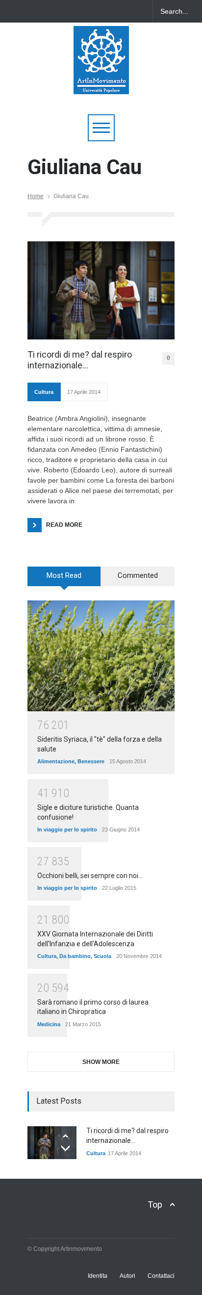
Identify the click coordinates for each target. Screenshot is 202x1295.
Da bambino (75, 956)
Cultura (43, 392)
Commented (138, 575)
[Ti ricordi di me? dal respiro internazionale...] (51, 1142)
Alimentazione (56, 761)
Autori (127, 1275)
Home (35, 196)
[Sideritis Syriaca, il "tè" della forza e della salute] (101, 655)
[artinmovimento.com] (101, 82)
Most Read (64, 575)
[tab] (64, 580)
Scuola (102, 956)
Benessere (90, 761)
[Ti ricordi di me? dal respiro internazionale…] (101, 290)
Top (155, 1204)
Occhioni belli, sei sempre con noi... (90, 876)
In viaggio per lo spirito (67, 829)
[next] (65, 1148)
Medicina (48, 1024)
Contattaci (161, 1275)
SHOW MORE (101, 1062)
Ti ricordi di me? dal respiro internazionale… (79, 359)
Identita (97, 1275)
